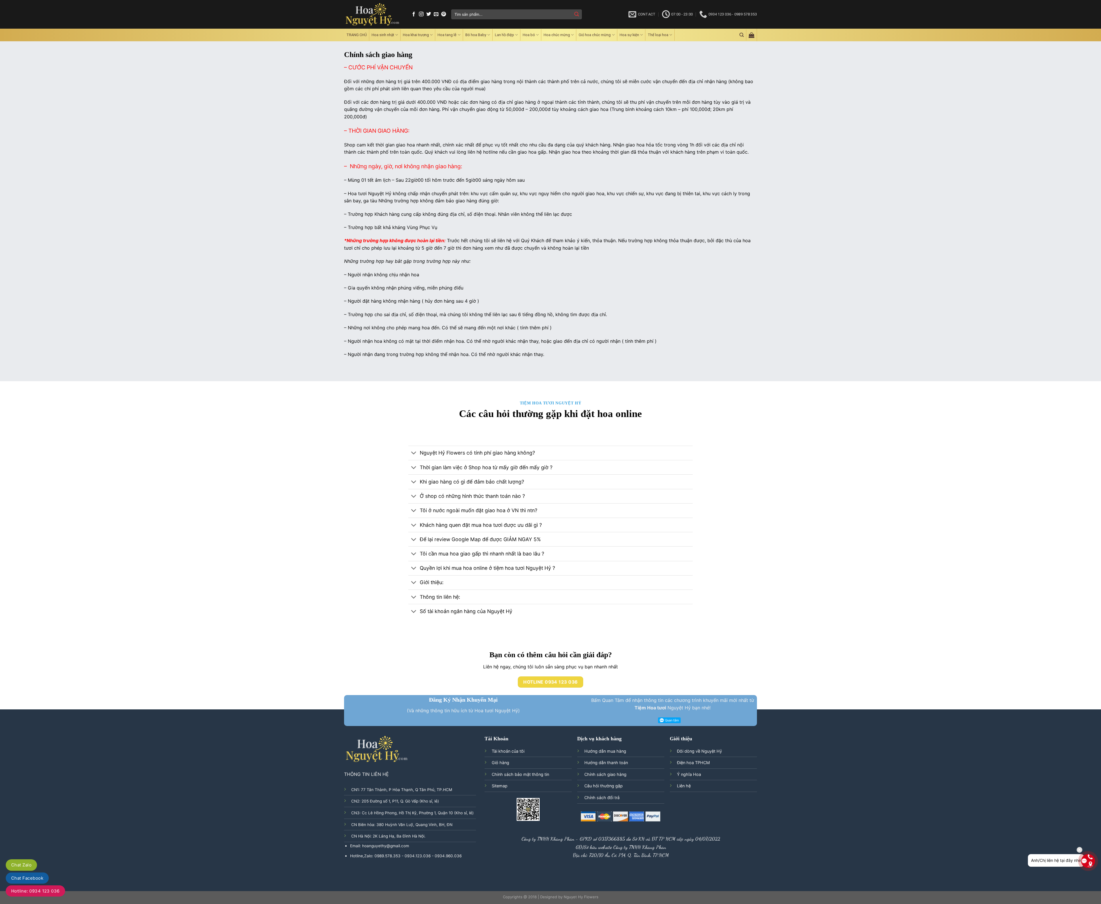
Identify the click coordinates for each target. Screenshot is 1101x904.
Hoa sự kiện (629, 35)
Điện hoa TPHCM (693, 762)
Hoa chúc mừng (557, 35)
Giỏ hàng (500, 762)
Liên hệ (684, 785)
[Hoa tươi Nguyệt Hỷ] (372, 14)
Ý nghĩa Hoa (689, 774)
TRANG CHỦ (356, 35)
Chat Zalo (21, 865)
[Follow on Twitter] (428, 14)
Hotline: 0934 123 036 (35, 891)
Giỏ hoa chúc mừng (595, 35)
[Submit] (576, 14)
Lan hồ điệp (504, 35)
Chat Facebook (27, 878)
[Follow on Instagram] (421, 14)
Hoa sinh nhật (383, 35)
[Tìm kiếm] (741, 35)
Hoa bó (529, 35)
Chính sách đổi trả (602, 797)
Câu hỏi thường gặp (603, 785)
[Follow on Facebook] (413, 14)
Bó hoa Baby (475, 35)
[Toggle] (413, 453)
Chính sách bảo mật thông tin (520, 774)
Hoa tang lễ (447, 35)
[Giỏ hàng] (751, 35)
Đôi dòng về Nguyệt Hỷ (699, 751)
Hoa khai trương (416, 35)
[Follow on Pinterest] (443, 14)
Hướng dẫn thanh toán (606, 762)
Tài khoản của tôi (508, 751)
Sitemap (499, 785)
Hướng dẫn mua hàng (605, 751)
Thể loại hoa (658, 35)
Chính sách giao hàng (605, 774)
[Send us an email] (436, 14)
